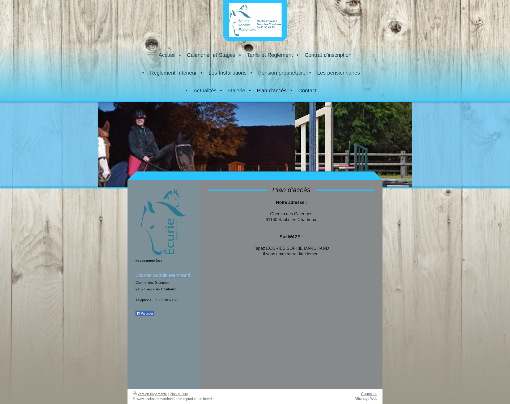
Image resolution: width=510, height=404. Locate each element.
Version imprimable (152, 394)
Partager (146, 313)
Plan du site (179, 394)
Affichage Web (366, 399)
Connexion (369, 394)
